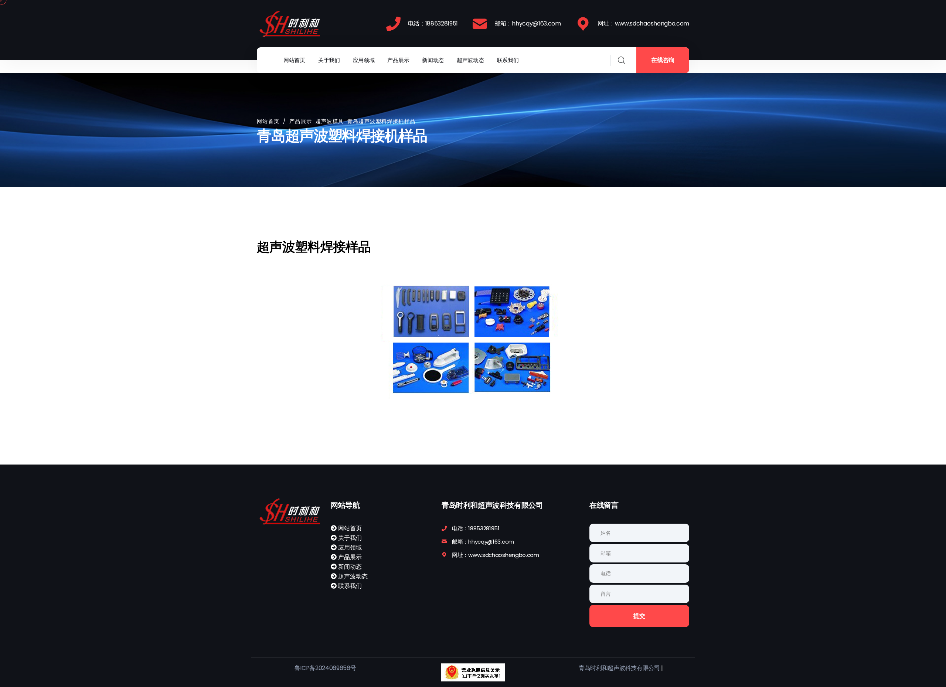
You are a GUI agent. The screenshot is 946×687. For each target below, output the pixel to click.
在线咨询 (662, 60)
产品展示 (398, 60)
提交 (639, 616)
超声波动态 (470, 60)
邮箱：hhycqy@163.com (527, 23)
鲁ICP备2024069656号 (325, 668)
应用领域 (364, 60)
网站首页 (294, 60)
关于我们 (329, 60)
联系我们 (508, 60)
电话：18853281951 (433, 23)
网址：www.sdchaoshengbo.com (643, 23)
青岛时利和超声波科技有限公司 (619, 668)
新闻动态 (433, 60)
